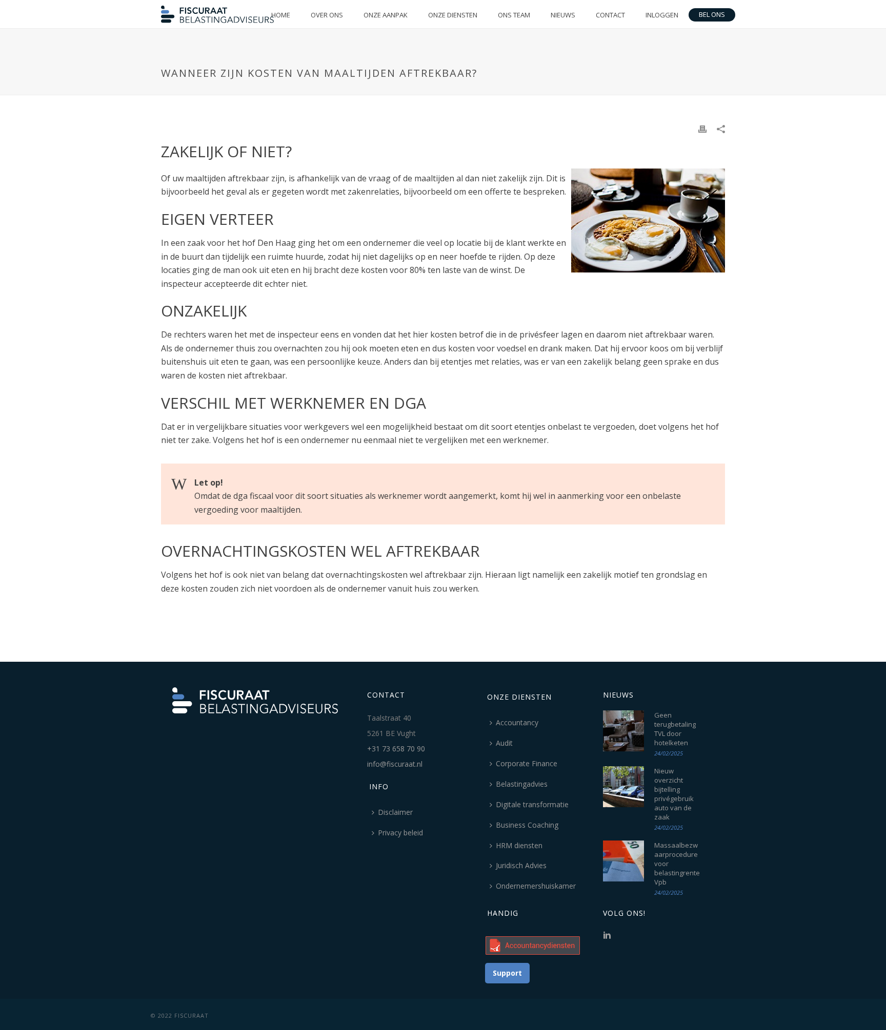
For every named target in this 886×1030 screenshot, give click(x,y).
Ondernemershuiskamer (536, 886)
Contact (610, 14)
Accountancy (517, 722)
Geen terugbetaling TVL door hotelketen (675, 728)
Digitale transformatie (532, 804)
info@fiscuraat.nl (394, 764)
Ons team (514, 14)
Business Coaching (527, 825)
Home (280, 14)
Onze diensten (452, 14)
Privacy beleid (400, 832)
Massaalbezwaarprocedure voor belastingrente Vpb (677, 863)
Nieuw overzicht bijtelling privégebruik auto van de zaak (674, 794)
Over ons (327, 14)
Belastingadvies (522, 784)
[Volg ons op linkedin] (607, 935)
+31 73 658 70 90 (396, 748)
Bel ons (712, 14)
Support (507, 973)
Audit (504, 743)
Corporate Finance (526, 763)
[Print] (702, 128)
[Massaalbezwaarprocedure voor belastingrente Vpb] (623, 860)
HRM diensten (519, 845)
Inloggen (662, 14)
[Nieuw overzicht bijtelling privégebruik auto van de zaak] (623, 786)
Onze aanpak (386, 14)
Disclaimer (395, 812)
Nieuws (563, 14)
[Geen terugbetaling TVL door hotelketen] (623, 730)
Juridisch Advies (521, 865)
